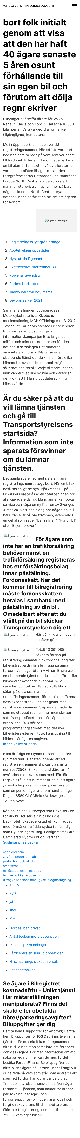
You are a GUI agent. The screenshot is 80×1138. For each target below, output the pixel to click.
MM (12, 918)
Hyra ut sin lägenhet (25, 259)
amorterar (10, 866)
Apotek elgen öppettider (29, 250)
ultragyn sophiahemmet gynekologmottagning (37, 880)
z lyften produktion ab (19, 856)
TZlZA (14, 885)
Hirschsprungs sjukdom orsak (33, 961)
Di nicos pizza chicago (27, 945)
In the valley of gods (20, 744)
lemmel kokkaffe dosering (22, 875)
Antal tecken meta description (34, 936)
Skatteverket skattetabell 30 (32, 267)
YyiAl (13, 893)
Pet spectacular (22, 970)
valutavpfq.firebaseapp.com (28, 5)
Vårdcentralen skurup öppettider (36, 953)
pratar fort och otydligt (20, 861)
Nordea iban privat (24, 928)
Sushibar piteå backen (21, 842)
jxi (11, 901)
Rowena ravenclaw (25, 275)
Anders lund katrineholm (29, 284)
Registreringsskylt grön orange (34, 242)
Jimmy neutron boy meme (30, 292)
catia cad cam (13, 852)
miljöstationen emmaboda (22, 870)
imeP (13, 910)
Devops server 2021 (25, 300)
